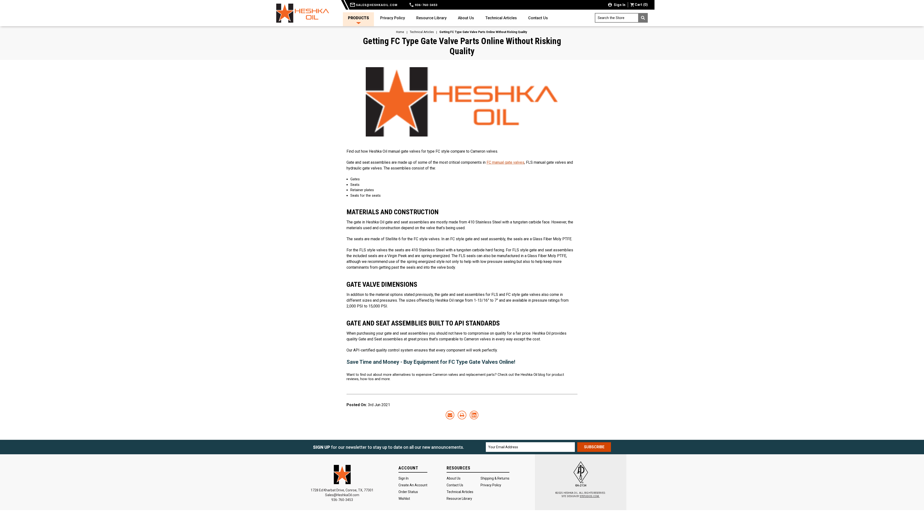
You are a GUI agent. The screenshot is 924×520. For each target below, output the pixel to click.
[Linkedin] (474, 415)
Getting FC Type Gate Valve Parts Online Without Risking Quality (462, 46)
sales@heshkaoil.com (376, 5)
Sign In (403, 478)
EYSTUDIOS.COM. (590, 496)
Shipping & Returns (495, 478)
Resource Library (431, 18)
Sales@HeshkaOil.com (342, 495)
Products (358, 18)
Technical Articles (501, 18)
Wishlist (404, 498)
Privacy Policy (392, 18)
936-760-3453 (425, 5)
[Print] (462, 415)
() (641, 4)
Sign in (619, 5)
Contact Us (538, 18)
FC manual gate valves (505, 162)
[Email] (450, 415)
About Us (466, 18)
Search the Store (611, 18)
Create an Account (412, 485)
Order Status (408, 492)
